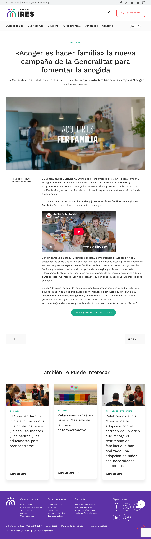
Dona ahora (52, 507)
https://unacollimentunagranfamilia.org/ (114, 303)
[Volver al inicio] (20, 13)
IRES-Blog (75, 43)
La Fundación (26, 505)
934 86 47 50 (12, 2)
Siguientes (134, 339)
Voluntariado (52, 510)
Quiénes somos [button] (14, 25)
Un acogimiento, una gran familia (94, 312)
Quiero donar (133, 13)
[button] (110, 13)
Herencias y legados (56, 513)
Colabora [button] (53, 25)
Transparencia (26, 510)
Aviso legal (51, 526)
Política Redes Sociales (17, 531)
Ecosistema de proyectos (31, 507)
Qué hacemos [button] (35, 25)
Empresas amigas (55, 516)
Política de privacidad (72, 526)
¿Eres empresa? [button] (72, 25)
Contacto (107, 25)
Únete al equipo (27, 516)
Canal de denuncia (43, 531)
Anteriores (17, 339)
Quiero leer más (18, 474)
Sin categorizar (124, 411)
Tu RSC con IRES (54, 505)
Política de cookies (97, 526)
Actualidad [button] (91, 25)
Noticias (23, 513)
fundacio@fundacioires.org (35, 2)
